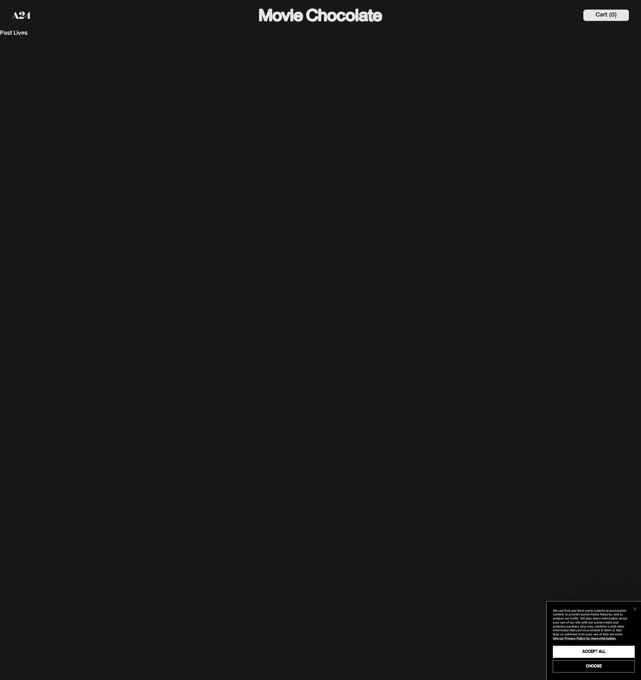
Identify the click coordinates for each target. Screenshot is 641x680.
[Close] (634, 608)
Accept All (593, 652)
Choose (594, 666)
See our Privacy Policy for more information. (584, 638)
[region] (594, 640)
